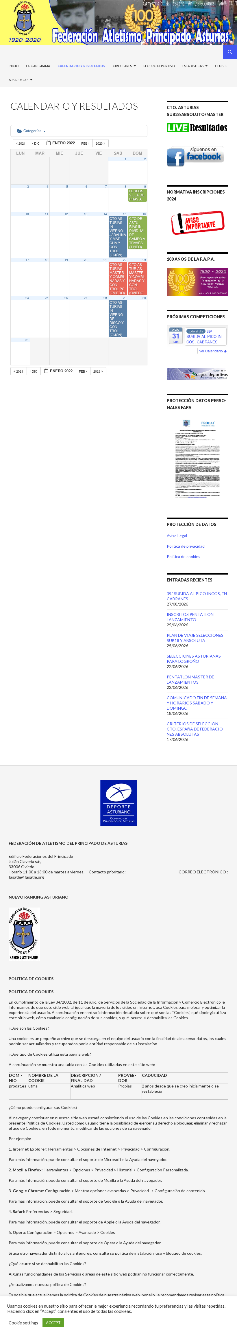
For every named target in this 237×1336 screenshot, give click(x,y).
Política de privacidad (186, 546)
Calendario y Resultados (81, 66)
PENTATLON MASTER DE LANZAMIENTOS (190, 679)
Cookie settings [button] (23, 1322)
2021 (22, 143)
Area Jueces (18, 80)
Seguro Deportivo (159, 66)
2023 (99, 143)
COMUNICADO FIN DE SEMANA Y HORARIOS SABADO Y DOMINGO (197, 703)
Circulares (122, 66)
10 (27, 214)
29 (124, 298)
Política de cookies (183, 556)
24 (27, 298)
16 (144, 214)
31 (27, 340)
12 (66, 214)
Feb (84, 143)
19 (66, 260)
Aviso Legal (177, 535)
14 (105, 214)
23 (144, 260)
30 (144, 298)
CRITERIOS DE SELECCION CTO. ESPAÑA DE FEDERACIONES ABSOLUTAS (195, 729)
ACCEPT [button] (53, 1322)
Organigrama (38, 66)
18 (46, 260)
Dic (36, 143)
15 (124, 214)
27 (85, 298)
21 (105, 260)
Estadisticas (192, 66)
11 (46, 214)
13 (85, 214)
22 (124, 260)
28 (105, 298)
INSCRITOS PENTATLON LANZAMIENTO (190, 617)
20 (85, 260)
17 (27, 260)
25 (46, 298)
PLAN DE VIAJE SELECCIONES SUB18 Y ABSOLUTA (195, 638)
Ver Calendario (211, 350)
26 (66, 298)
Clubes (221, 66)
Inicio (13, 66)
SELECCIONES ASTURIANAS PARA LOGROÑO (194, 659)
